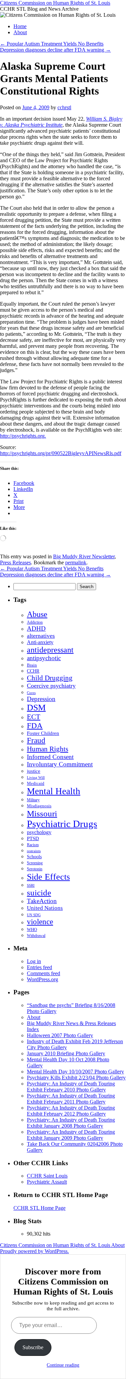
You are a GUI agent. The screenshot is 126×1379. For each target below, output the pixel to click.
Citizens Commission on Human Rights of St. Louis (55, 3)
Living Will (36, 777)
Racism (33, 844)
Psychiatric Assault (47, 1182)
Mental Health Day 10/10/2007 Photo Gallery (75, 1071)
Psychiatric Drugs (62, 823)
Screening (35, 863)
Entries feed (39, 967)
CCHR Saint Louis (47, 1176)
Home (20, 26)
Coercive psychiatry (51, 685)
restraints (34, 851)
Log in (34, 961)
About (20, 32)
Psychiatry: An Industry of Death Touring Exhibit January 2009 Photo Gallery (71, 1135)
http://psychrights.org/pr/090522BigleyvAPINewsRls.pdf (60, 453)
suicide (39, 892)
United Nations (45, 908)
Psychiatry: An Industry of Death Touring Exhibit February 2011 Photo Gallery (71, 1099)
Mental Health (53, 791)
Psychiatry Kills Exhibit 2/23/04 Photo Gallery (76, 1077)
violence (40, 922)
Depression (41, 698)
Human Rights (47, 749)
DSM (36, 707)
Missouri (42, 813)
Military (33, 800)
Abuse (37, 614)
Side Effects (48, 877)
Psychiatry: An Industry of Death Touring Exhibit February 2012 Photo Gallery (71, 1111)
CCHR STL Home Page (39, 1208)
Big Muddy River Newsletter (84, 556)
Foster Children (43, 733)
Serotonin (34, 869)
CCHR (33, 671)
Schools (34, 856)
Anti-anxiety (40, 642)
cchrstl (64, 107)
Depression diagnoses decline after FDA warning (55, 50)
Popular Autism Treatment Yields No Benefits (51, 44)
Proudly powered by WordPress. (34, 1251)
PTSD (33, 838)
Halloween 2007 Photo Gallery (60, 1035)
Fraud (36, 740)
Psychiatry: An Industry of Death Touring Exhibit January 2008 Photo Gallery (71, 1123)
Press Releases (15, 562)
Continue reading (63, 1365)
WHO (32, 929)
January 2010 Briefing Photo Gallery (66, 1053)
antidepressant (50, 649)
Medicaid (35, 783)
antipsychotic (44, 658)
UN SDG (34, 915)
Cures (31, 693)
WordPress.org (42, 979)
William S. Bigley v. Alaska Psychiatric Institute (61, 122)
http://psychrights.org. (23, 436)
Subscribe (33, 1347)
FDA (35, 725)
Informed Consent (50, 756)
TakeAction (42, 900)
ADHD (36, 628)
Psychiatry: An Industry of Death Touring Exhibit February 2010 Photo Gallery (71, 1086)
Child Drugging (50, 678)
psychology (39, 832)
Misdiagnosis (39, 805)
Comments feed (43, 973)
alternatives (41, 635)
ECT (33, 717)
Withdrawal (36, 935)
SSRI (31, 885)
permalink (75, 562)
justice (33, 771)
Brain (32, 665)
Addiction (35, 622)
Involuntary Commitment (60, 764)
